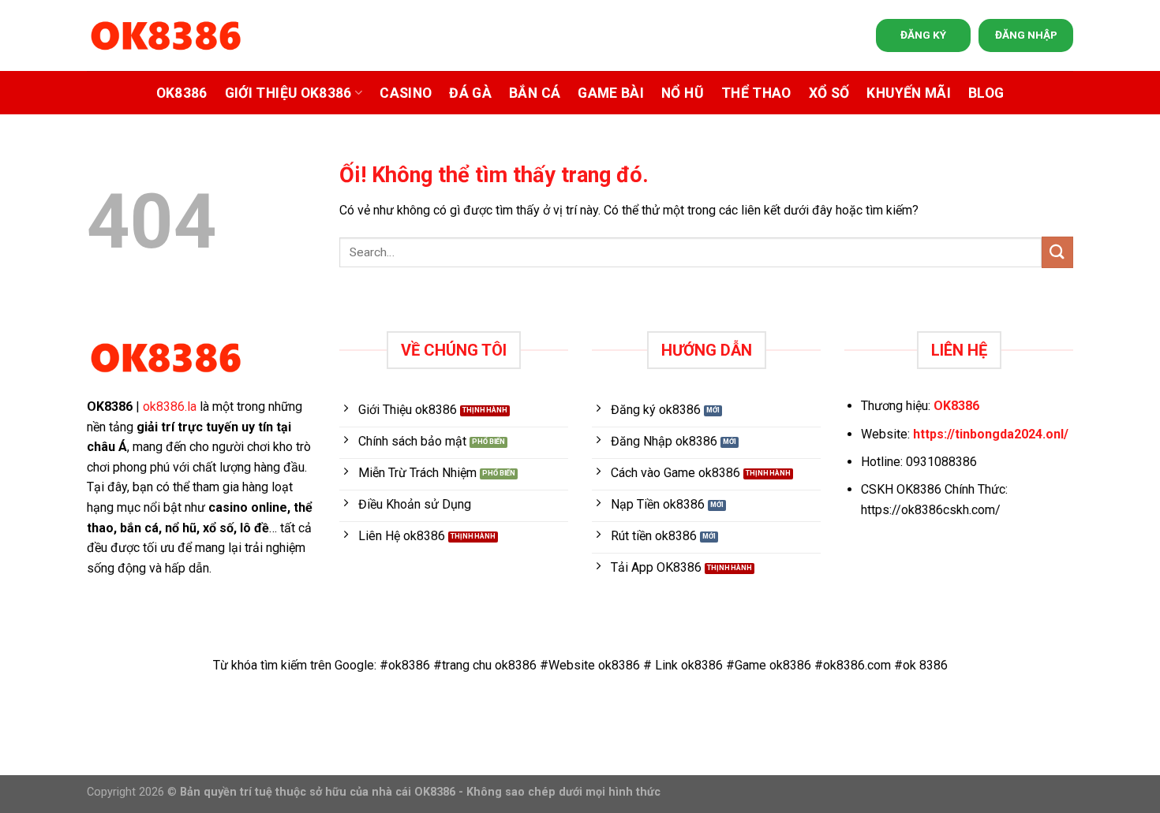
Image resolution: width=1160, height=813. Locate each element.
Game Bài (611, 93)
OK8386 (182, 93)
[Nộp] (1057, 252)
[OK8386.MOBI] (166, 35)
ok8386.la (169, 406)
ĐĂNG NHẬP (1026, 34)
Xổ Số (829, 93)
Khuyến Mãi (908, 93)
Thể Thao (756, 93)
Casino (406, 93)
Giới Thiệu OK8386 (288, 93)
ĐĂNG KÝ (923, 34)
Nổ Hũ (682, 93)
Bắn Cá (534, 93)
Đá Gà (470, 93)
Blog (986, 93)
